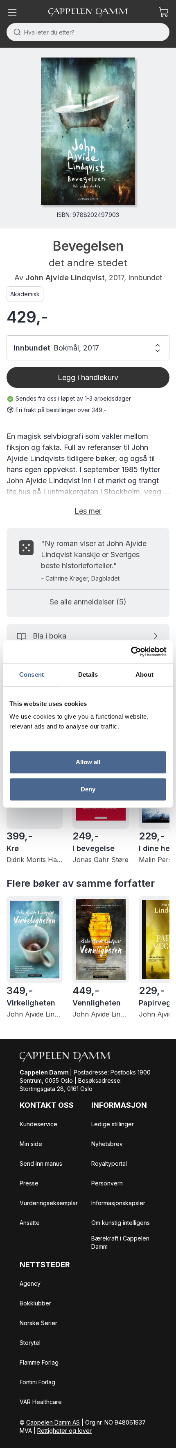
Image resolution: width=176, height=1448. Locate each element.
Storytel (30, 1342)
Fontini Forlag (37, 1382)
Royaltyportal (109, 1163)
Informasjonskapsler (118, 1202)
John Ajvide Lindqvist (65, 277)
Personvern (107, 1183)
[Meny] (12, 12)
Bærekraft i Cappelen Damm (120, 1242)
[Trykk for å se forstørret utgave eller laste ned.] (88, 131)
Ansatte (30, 1222)
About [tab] (144, 674)
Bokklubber (35, 1303)
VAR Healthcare (41, 1401)
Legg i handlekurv (88, 377)
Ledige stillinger (112, 1124)
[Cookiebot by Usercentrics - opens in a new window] (131, 651)
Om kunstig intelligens (120, 1222)
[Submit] (15, 32)
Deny (88, 789)
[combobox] (88, 32)
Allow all (88, 762)
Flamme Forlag (39, 1362)
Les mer (88, 511)
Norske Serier (38, 1322)
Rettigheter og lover (64, 1430)
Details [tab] (88, 674)
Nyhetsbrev (107, 1143)
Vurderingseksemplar (49, 1202)
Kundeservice (38, 1124)
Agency (30, 1283)
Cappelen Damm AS (53, 1422)
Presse (29, 1183)
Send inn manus (41, 1163)
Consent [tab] (31, 674)
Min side (31, 1143)
